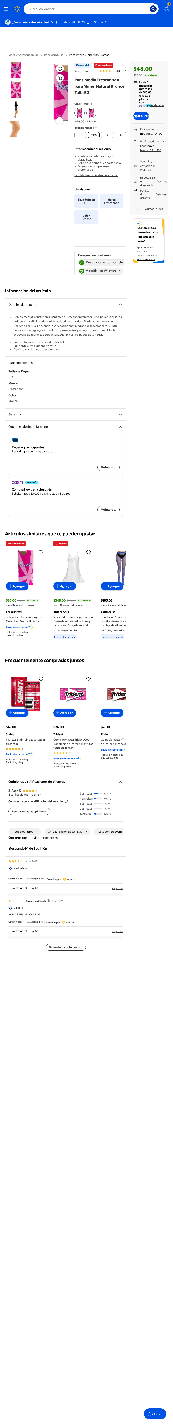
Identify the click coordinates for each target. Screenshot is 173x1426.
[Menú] (6, 8)
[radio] (79, 115)
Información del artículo (28, 290)
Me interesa (108, 467)
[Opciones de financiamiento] (120, 425)
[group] (113, 71)
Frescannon (81, 71)
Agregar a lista (154, 208)
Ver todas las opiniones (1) (65, 947)
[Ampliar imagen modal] (60, 78)
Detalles (162, 181)
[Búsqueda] (153, 8)
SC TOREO (155, 133)
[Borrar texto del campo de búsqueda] (147, 8)
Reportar (117, 888)
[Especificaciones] (120, 362)
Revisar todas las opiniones (29, 811)
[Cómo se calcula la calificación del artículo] (66, 801)
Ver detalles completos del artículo (96, 175)
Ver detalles (157, 105)
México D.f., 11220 (150, 150)
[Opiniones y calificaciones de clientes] (120, 780)
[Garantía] (120, 414)
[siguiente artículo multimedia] (59, 121)
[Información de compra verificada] (48, 901)
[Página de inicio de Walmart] (17, 8)
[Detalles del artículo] (120, 304)
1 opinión (35, 794)
